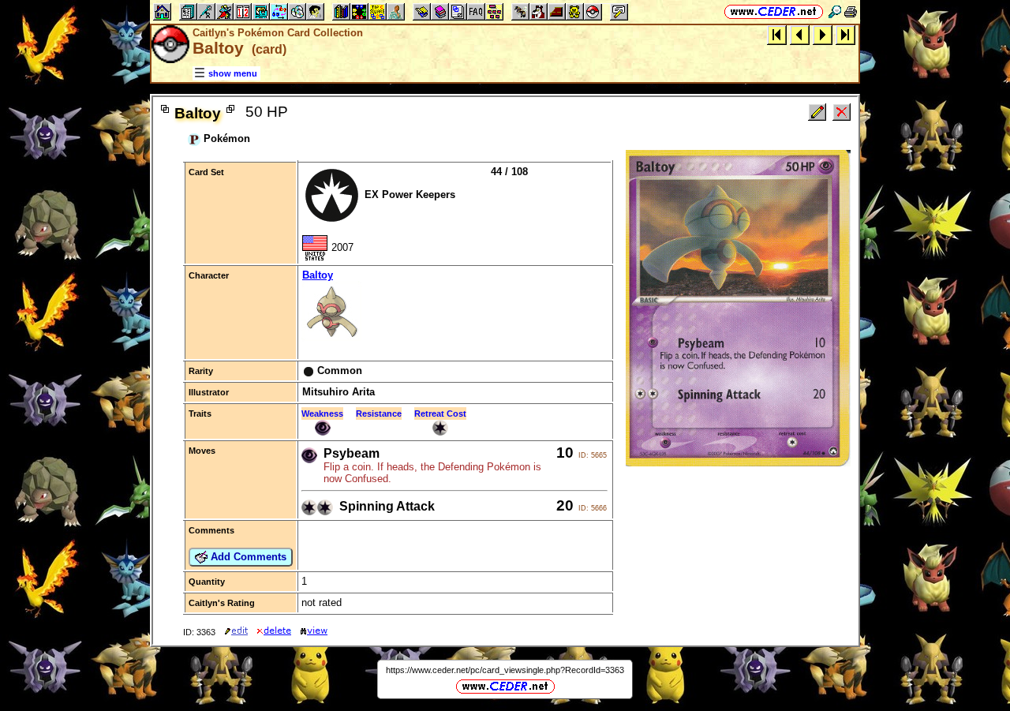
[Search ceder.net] (835, 11)
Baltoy (317, 275)
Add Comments (247, 557)
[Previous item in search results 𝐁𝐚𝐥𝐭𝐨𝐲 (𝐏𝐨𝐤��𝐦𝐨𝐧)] (800, 34)
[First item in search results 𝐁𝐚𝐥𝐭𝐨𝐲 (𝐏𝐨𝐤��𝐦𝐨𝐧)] (777, 34)
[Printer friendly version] (850, 11)
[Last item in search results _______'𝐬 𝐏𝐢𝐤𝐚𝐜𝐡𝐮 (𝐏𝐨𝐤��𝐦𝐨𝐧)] (845, 34)
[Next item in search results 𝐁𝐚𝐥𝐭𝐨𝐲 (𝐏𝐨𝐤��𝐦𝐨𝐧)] (822, 34)
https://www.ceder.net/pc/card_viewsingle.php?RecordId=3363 (505, 670)
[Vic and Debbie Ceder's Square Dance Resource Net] (773, 11)
